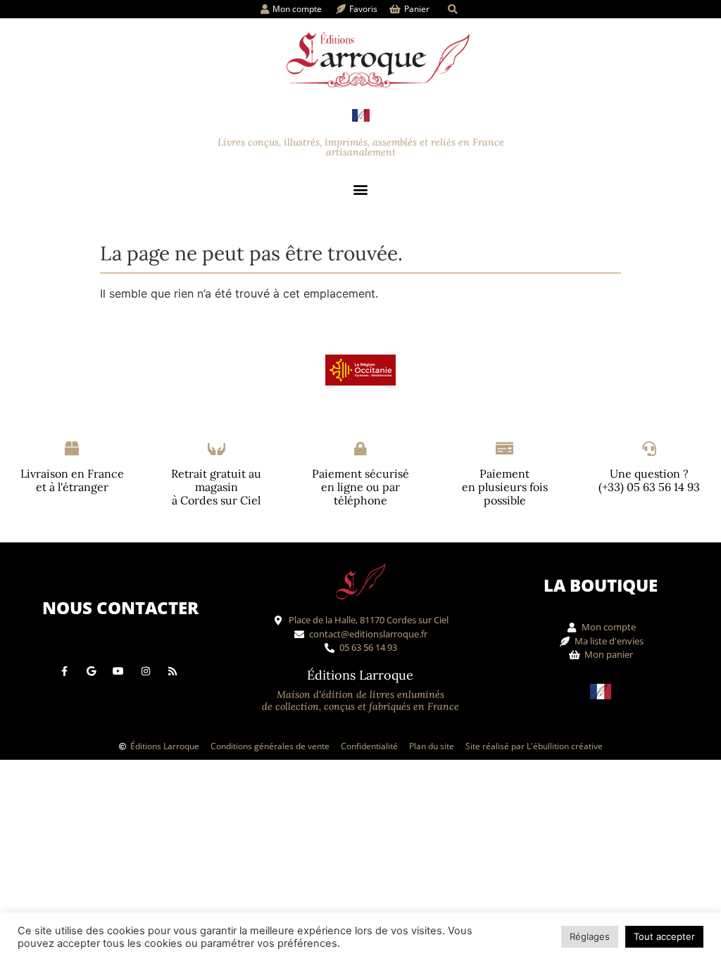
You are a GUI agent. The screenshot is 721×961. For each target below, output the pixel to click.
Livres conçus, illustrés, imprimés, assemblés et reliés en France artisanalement (361, 147)
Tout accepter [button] (664, 936)
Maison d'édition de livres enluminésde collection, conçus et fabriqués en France (360, 700)
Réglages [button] (590, 936)
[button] (452, 9)
